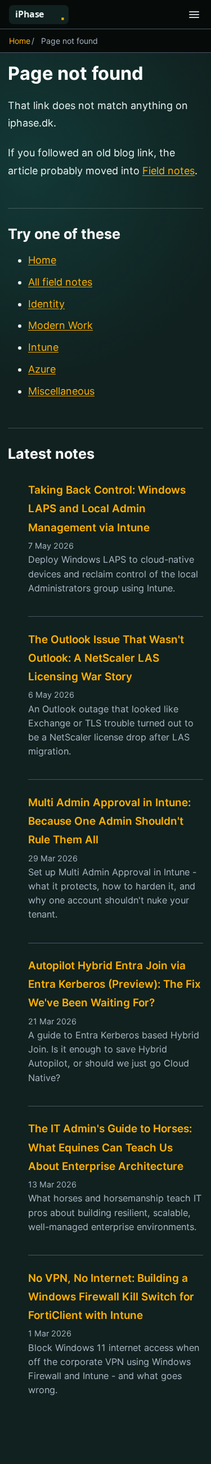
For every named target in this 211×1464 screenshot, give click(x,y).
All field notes (60, 282)
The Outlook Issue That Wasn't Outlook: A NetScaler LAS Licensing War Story (106, 658)
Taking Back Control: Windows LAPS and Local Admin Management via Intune (107, 509)
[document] (105, 758)
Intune (43, 347)
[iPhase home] (43, 15)
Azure (42, 369)
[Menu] (194, 14)
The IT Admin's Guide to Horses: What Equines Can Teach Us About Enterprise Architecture (110, 1147)
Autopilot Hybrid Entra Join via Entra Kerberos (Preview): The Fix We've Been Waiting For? (114, 984)
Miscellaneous (61, 391)
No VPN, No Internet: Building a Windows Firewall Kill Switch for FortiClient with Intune (111, 1297)
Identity (46, 304)
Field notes (168, 171)
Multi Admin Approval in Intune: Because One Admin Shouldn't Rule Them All (109, 821)
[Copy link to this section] (157, 75)
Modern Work (60, 325)
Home (19, 41)
